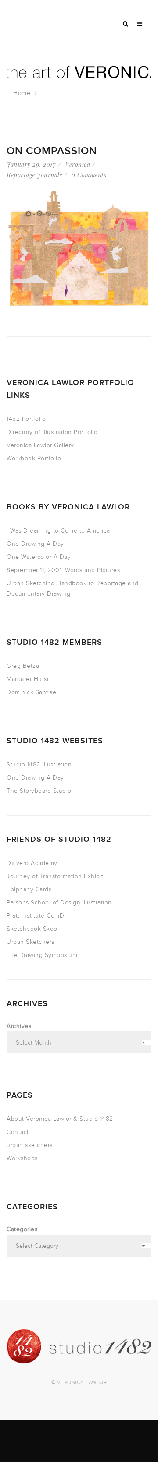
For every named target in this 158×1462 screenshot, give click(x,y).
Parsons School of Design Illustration (59, 902)
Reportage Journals (34, 175)
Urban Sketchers (30, 942)
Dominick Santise (31, 692)
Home (21, 93)
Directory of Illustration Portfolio (52, 432)
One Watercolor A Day (39, 557)
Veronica (77, 164)
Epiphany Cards (29, 889)
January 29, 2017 (31, 164)
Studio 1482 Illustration (39, 764)
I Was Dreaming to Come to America (58, 530)
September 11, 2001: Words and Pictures (63, 570)
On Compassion (52, 151)
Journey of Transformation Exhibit (55, 876)
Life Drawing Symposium (42, 955)
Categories (22, 1229)
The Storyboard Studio (39, 791)
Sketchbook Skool (33, 928)
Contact (18, 1132)
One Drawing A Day (35, 543)
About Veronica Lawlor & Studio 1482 (60, 1119)
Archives (19, 1026)
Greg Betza (23, 666)
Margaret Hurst (28, 679)
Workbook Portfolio (34, 458)
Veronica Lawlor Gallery (40, 445)
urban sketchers (30, 1145)
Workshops (22, 1158)
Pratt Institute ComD (35, 915)
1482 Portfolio (26, 419)
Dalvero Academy (32, 863)
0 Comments (89, 175)
